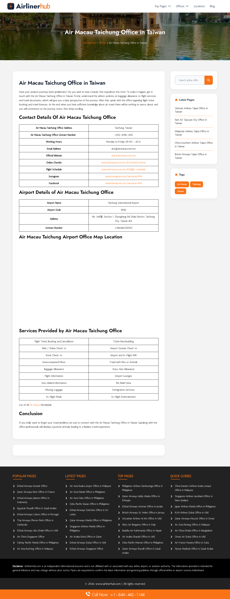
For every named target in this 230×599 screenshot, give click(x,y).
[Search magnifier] (208, 80)
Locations (199, 6)
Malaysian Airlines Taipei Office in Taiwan (192, 133)
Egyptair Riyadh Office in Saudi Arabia (36, 508)
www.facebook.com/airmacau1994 (123, 183)
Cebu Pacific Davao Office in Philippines (89, 504)
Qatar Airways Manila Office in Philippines (91, 520)
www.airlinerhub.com (108, 584)
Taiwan (180, 191)
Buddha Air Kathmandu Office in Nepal (141, 530)
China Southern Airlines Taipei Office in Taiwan (194, 144)
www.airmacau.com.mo (123, 155)
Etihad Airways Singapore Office (86, 548)
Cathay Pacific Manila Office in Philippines (38, 542)
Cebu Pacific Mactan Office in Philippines (142, 542)
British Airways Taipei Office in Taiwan (191, 156)
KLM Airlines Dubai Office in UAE (192, 512)
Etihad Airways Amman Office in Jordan (142, 506)
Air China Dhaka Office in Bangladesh (193, 530)
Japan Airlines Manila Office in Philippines (195, 506)
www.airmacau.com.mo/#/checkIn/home (123, 162)
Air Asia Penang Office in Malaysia (192, 524)
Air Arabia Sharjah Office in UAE (138, 536)
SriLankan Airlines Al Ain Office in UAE (142, 518)
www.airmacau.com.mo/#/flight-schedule (123, 169)
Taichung (196, 184)
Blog (212, 6)
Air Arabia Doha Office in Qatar (86, 536)
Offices (180, 6)
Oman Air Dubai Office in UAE (190, 536)
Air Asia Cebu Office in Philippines (87, 498)
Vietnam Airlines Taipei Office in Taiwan (191, 110)
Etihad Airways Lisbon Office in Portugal (37, 514)
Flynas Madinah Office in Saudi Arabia (194, 548)
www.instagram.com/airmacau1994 (123, 176)
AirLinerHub (89, 42)
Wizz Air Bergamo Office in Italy (139, 524)
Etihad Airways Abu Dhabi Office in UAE (37, 530)
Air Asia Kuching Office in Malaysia (35, 548)
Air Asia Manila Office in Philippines (87, 491)
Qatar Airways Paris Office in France (36, 491)
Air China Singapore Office (30, 536)
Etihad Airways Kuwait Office (32, 486)
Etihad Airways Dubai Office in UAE (88, 542)
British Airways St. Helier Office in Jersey (143, 512)
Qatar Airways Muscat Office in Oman (194, 518)
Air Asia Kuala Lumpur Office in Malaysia (90, 486)
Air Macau (34, 404)
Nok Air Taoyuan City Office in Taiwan (191, 121)
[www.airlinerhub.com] (28, 6)
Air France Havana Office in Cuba (192, 542)
